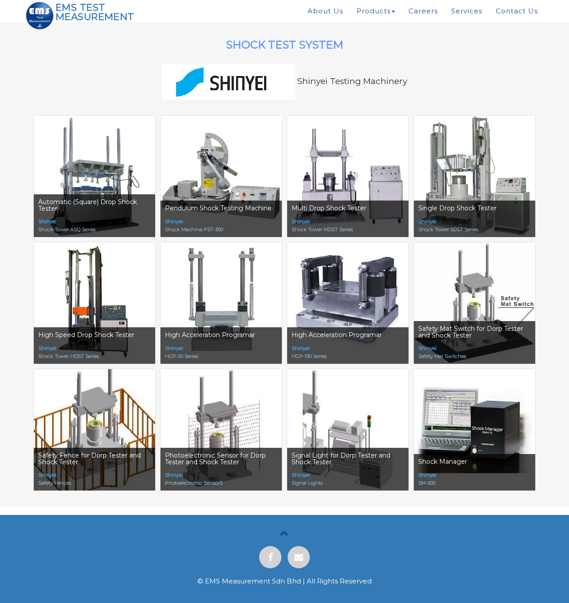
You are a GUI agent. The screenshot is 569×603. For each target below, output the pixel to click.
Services (466, 11)
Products (374, 11)
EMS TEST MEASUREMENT (95, 12)
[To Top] (284, 535)
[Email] (299, 557)
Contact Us (517, 11)
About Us (325, 11)
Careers (423, 11)
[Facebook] (270, 557)
